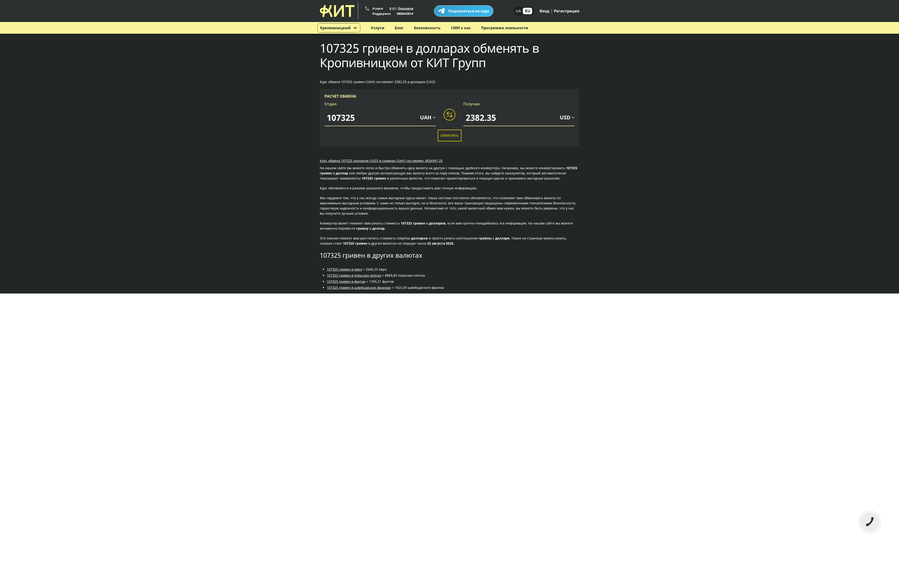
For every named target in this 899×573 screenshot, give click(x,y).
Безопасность (427, 27)
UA (518, 11)
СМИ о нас (461, 27)
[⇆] (449, 115)
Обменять (450, 135)
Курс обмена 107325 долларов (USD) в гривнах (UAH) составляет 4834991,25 (381, 160)
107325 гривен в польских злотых (354, 275)
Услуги (377, 27)
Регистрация (566, 11)
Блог (399, 27)
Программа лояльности (504, 27)
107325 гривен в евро (344, 269)
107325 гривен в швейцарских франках (359, 287)
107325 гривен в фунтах (346, 281)
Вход (544, 11)
